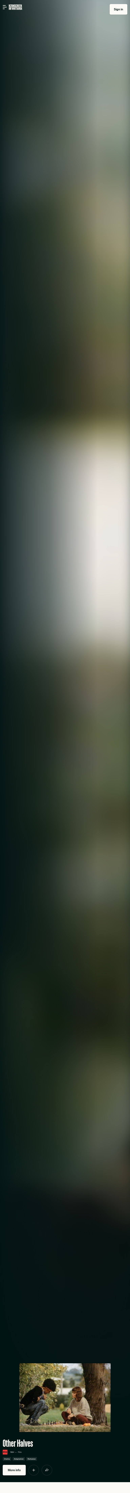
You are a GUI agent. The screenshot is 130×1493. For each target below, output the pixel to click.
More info (14, 1470)
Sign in (118, 9)
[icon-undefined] (33, 1470)
